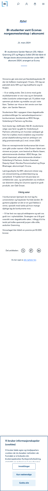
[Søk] (18, 4)
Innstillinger (24, 466)
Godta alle (24, 483)
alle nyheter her (30, 260)
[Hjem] (4, 4)
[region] (24, 463)
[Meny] (43, 4)
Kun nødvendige (24, 475)
